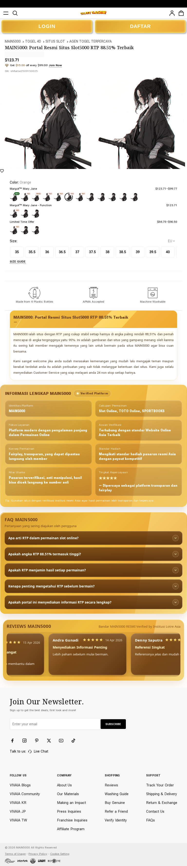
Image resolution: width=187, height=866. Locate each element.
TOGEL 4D (33, 41)
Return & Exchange (161, 803)
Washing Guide (117, 794)
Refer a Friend (116, 811)
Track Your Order (160, 785)
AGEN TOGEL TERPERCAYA (90, 41)
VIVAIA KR (18, 803)
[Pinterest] (39, 740)
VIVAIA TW (18, 820)
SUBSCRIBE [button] (113, 724)
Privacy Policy (37, 854)
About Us (64, 785)
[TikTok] (75, 740)
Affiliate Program (70, 829)
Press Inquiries (69, 811)
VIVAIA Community (25, 794)
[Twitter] (51, 740)
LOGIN (46, 26)
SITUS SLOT (55, 41)
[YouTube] (63, 740)
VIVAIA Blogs (20, 785)
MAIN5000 (13, 41)
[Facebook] (14, 740)
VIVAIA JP (18, 811)
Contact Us (155, 811)
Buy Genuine (115, 803)
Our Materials (68, 794)
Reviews (111, 785)
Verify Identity (116, 820)
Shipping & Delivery (161, 794)
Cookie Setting (59, 854)
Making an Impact (71, 803)
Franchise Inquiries (72, 820)
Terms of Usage (15, 854)
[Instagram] (27, 740)
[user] (172, 13)
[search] (15, 13)
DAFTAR (140, 26)
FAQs (150, 820)
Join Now (55, 65)
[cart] (181, 13)
